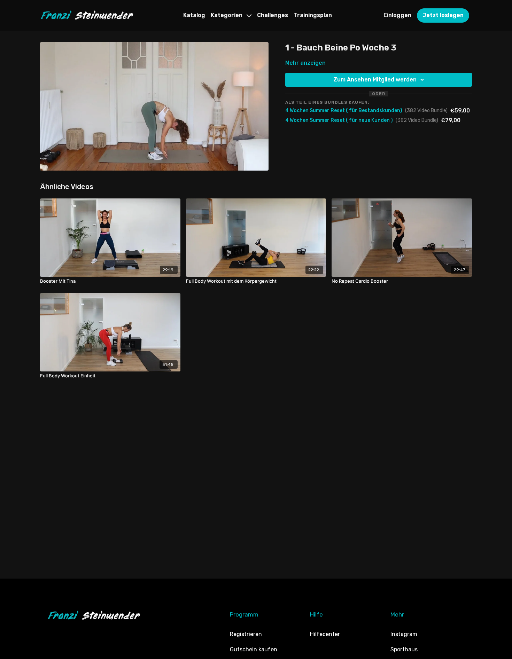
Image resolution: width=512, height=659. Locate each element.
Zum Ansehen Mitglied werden (375, 79)
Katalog (194, 15)
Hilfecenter (325, 634)
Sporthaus (404, 649)
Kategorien (227, 15)
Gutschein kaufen (253, 649)
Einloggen (397, 15)
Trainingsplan (313, 15)
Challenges (272, 15)
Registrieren (246, 634)
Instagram (403, 634)
